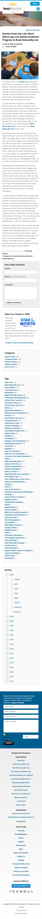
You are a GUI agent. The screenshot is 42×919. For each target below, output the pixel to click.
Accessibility (10, 522)
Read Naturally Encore (14, 395)
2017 (12, 653)
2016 (12, 658)
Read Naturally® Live (21, 764)
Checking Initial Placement (15, 515)
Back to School (11, 471)
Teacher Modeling (12, 553)
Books (7, 408)
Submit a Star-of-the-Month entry (19, 343)
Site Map (21, 907)
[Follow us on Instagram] (13, 891)
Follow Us (21, 856)
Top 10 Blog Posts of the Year (16, 479)
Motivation (9, 392)
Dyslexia (8, 448)
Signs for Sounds (11, 451)
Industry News (11, 364)
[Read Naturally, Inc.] (13, 7)
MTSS (7, 505)
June (16, 589)
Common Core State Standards (17, 456)
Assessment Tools (12, 423)
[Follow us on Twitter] (17, 891)
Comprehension (11, 420)
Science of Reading (12, 469)
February (18, 607)
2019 (12, 644)
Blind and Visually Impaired (16, 512)
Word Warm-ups (11, 476)
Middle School (10, 530)
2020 (12, 640)
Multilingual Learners (13, 443)
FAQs (7, 459)
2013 (12, 672)
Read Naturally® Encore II (21, 779)
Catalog (21, 860)
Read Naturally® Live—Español (21, 775)
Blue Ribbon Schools (13, 525)
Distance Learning (12, 428)
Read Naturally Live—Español (16, 474)
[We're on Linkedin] (28, 891)
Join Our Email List (21, 886)
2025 (12, 616)
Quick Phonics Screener (14, 497)
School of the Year (12, 464)
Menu (35, 4)
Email (15, 276)
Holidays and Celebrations (15, 441)
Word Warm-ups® (21, 790)
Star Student (10, 387)
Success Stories (11, 362)
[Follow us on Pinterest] (25, 891)
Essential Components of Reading (18, 492)
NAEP (7, 533)
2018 (12, 649)
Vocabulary (9, 438)
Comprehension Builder (21, 786)
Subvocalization (11, 548)
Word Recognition (12, 520)
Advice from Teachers (13, 400)
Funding (8, 494)
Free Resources (11, 390)
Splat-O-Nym (10, 433)
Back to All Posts (33, 30)
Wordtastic (9, 558)
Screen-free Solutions (21, 875)
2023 (12, 626)
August (17, 579)
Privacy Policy (21, 910)
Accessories (21, 821)
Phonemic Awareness (13, 535)
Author (7, 268)
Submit (9, 743)
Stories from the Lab (20, 256)
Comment (9, 285)
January (17, 612)
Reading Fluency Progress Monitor (21, 817)
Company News (11, 359)
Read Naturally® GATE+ (21, 783)
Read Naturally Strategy (14, 543)
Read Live (24, 82)
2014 (12, 667)
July (15, 584)
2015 (12, 663)
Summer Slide (10, 510)
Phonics (8, 415)
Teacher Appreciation (13, 466)
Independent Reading (13, 502)
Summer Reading (12, 426)
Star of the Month (12, 489)
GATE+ (7, 487)
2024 (12, 621)
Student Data (10, 545)
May (16, 593)
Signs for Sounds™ (21, 797)
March (16, 602)
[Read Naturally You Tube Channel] (21, 891)
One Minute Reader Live (14, 431)
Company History (12, 403)
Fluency (8, 484)
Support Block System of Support (18, 550)
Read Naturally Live (12, 385)
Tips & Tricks (10, 357)
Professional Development (15, 398)
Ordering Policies (21, 913)
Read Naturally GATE (13, 461)
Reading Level (10, 499)
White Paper (10, 555)
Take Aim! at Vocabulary (14, 454)
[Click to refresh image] (9, 737)
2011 (12, 681)
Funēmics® (21, 801)
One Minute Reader (12, 410)
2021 (12, 635)
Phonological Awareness (14, 538)
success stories (11, 517)
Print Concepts (11, 540)
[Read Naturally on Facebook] (10, 891)
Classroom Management (14, 482)
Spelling (8, 436)
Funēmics (8, 446)
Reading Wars (10, 507)
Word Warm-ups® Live (21, 768)
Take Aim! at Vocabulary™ (21, 794)
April (16, 598)
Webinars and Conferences (15, 413)
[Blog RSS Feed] (32, 891)
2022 (12, 630)
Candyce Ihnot (10, 527)
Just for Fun (9, 367)
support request (17, 702)
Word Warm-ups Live (13, 418)
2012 (12, 677)
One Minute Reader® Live (21, 771)
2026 (12, 575)
